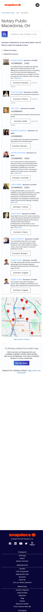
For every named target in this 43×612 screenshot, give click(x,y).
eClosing (22, 556)
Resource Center (22, 604)
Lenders (22, 569)
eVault (22, 558)
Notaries (22, 580)
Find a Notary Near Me (22, 606)
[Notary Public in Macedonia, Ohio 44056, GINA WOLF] (6, 110)
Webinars (22, 595)
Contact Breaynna (21, 253)
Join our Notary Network (22, 582)
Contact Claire (20, 232)
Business (22, 577)
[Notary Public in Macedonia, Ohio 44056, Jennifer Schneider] (6, 154)
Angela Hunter (16, 260)
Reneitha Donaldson (19, 130)
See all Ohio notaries (21, 339)
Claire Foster (16, 213)
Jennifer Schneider (18, 153)
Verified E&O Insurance (11, 54)
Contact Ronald (20, 82)
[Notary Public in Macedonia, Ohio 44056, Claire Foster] (6, 215)
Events (22, 601)
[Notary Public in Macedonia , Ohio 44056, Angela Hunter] (6, 262)
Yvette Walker (16, 184)
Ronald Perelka (17, 60)
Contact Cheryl (20, 99)
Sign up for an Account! (29, 371)
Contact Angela (20, 272)
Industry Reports (22, 590)
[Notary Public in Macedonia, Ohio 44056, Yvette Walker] (6, 186)
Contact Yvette (20, 207)
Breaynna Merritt (17, 239)
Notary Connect (22, 561)
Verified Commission (10, 50)
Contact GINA (20, 121)
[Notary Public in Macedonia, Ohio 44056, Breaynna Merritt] (6, 240)
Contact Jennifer (20, 178)
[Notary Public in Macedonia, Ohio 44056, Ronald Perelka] (6, 62)
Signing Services (22, 574)
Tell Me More (21, 363)
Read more (17, 78)
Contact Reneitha (21, 146)
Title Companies (22, 571)
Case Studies (22, 593)
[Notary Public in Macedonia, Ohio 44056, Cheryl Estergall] (6, 94)
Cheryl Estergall (17, 92)
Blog (22, 598)
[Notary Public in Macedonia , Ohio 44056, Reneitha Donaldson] (6, 132)
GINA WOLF (15, 108)
